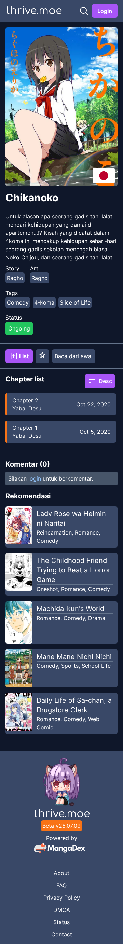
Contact (61, 934)
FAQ (61, 885)
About (61, 872)
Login (104, 11)
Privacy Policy (61, 897)
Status (61, 922)
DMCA (61, 909)
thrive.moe (33, 10)
